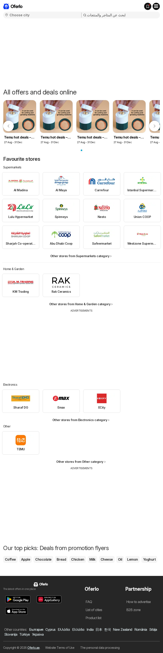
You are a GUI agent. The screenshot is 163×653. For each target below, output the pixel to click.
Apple (25, 559)
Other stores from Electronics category (79, 420)
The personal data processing (100, 647)
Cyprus (50, 629)
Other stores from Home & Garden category (80, 304)
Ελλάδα (64, 629)
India (90, 629)
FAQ (89, 602)
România (140, 629)
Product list (93, 618)
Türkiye (24, 634)
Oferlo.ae (33, 647)
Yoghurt (149, 559)
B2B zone (133, 610)
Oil (120, 559)
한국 (107, 629)
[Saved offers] (147, 6)
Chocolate (43, 559)
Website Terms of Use (59, 647)
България (36, 629)
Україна (38, 634)
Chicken (77, 559)
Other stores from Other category (79, 461)
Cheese (107, 559)
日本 (99, 629)
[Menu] (156, 6)
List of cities (94, 610)
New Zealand (122, 629)
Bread (61, 559)
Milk (92, 559)
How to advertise (138, 602)
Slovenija (10, 634)
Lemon (132, 559)
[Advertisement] (81, 52)
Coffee (10, 559)
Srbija (153, 629)
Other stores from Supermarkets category (79, 256)
